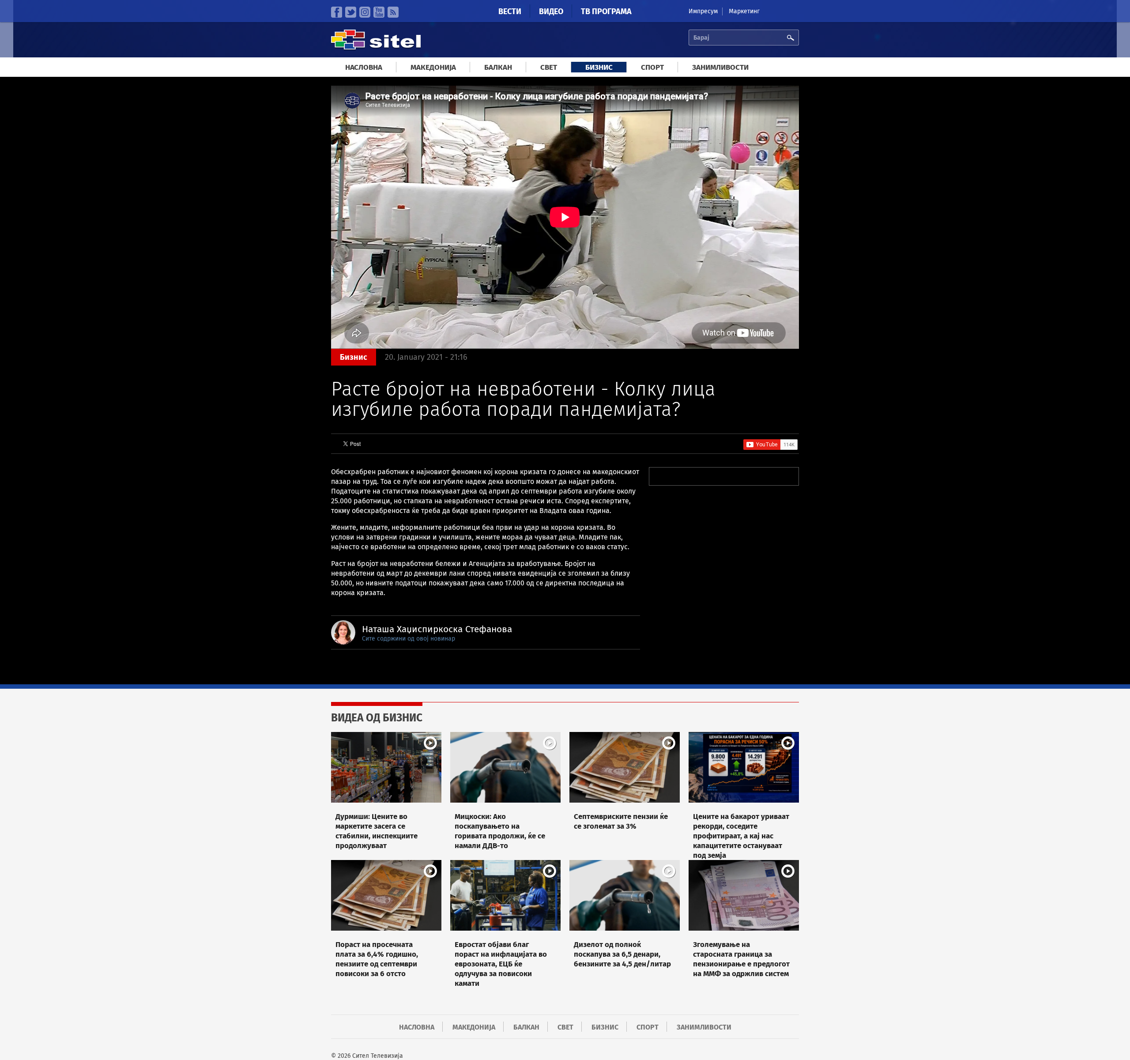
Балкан (498, 67)
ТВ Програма (606, 11)
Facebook (336, 12)
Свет (548, 67)
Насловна (363, 67)
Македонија (433, 67)
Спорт (652, 67)
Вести (509, 11)
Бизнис (599, 67)
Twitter (350, 12)
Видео (551, 11)
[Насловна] (376, 48)
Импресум (703, 11)
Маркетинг (744, 11)
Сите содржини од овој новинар (408, 638)
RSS (393, 12)
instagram (364, 12)
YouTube (378, 12)
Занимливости (720, 67)
